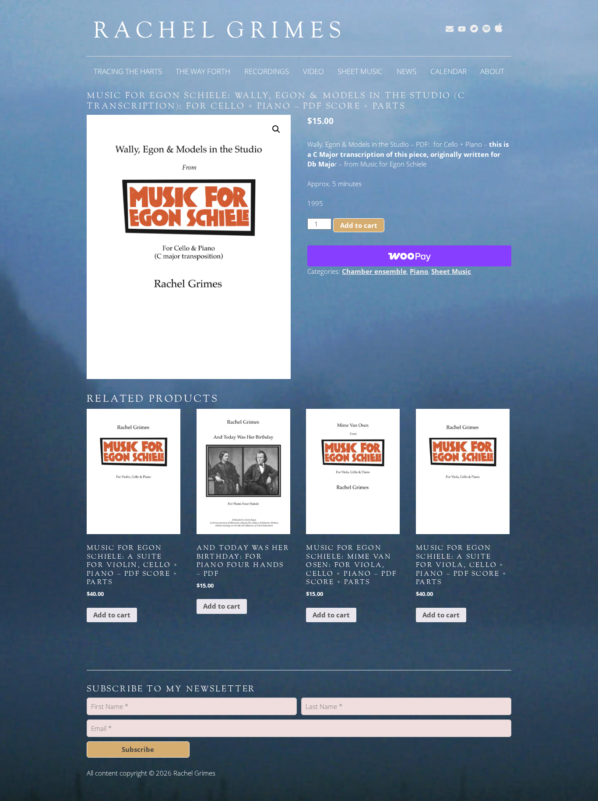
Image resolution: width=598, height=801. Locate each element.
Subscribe (138, 749)
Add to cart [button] (111, 614)
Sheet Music (360, 71)
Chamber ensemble (374, 271)
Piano (419, 271)
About (492, 71)
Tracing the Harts (128, 71)
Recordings (266, 71)
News (406, 71)
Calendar (448, 71)
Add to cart (358, 225)
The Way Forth (203, 71)
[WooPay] (409, 255)
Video (313, 71)
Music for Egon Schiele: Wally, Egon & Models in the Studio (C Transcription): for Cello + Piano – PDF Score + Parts (276, 100)
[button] (276, 129)
